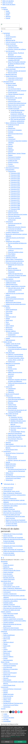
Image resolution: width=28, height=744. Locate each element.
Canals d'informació (9, 579)
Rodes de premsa (8, 696)
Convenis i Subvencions (10, 498)
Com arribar (6, 637)
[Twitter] (10, 712)
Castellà (8, 13)
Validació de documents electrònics (13, 629)
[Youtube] (16, 712)
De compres (6, 655)
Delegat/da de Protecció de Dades (15, 516)
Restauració (6, 653)
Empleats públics (8, 507)
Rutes (4, 640)
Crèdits (5, 714)
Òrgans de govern (8, 565)
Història (5, 633)
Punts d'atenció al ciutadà (10, 613)
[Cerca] (20, 29)
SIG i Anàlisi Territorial (9, 676)
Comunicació (4, 687)
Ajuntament (4, 561)
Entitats (5, 658)
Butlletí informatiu (8, 694)
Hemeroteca (6, 707)
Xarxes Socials (7, 698)
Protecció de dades (8, 717)
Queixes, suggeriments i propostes (13, 619)
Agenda (5, 692)
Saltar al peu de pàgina (8, 4)
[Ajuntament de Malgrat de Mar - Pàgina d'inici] (10, 25)
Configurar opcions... (6, 738)
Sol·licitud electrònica (9, 617)
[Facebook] (13, 712)
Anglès (7, 14)
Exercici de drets (10, 518)
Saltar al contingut (7, 3)
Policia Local (6, 674)
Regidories (6, 567)
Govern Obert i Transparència (11, 511)
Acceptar (20, 741)
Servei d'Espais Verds (9, 685)
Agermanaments (8, 660)
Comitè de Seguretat (11, 525)
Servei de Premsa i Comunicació (12, 689)
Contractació (7, 496)
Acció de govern (7, 574)
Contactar (3, 7)
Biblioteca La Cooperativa (10, 669)
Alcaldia (5, 563)
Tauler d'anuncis (7, 489)
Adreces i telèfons (8, 656)
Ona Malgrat (6, 701)
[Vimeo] (18, 712)
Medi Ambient (7, 680)
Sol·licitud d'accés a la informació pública (14, 620)
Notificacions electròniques (11, 628)
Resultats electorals (8, 577)
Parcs (4, 647)
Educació (5, 678)
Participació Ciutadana (9, 665)
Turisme (3, 708)
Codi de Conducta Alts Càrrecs (11, 570)
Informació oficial (9, 484)
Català (7, 11)
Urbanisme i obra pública (10, 505)
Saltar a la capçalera (8, 1)
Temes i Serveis (5, 662)
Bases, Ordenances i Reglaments (12, 493)
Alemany (8, 16)
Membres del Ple (8, 568)
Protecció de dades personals (11, 514)
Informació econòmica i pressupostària (14, 495)
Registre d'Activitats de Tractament (15, 520)
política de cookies (15, 736)
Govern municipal (8, 572)
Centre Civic (6, 671)
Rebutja (7, 741)
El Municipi (4, 631)
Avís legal (6, 719)
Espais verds (6, 646)
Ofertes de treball (8, 488)
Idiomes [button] (5, 9)
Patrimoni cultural (8, 642)
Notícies (5, 690)
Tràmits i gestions (6, 612)
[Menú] (1, 31)
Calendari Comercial (9, 509)
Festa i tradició (7, 651)
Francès (8, 18)
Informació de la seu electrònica (12, 513)
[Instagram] (21, 712)
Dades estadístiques (9, 635)
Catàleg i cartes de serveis (10, 664)
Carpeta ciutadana (8, 622)
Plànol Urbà (6, 638)
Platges (5, 644)
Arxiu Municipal (7, 667)
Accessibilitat (7, 721)
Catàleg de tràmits (8, 615)
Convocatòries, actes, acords (11, 491)
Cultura (5, 649)
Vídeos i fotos (7, 699)
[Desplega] (15, 484)
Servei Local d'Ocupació (10, 673)
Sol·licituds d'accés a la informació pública (15, 504)
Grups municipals (8, 576)
